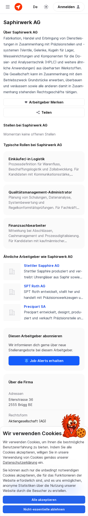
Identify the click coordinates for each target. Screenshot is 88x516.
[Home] (18, 7)
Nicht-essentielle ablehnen (44, 509)
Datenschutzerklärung (20, 462)
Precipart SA (35, 306)
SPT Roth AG (34, 286)
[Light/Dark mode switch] (46, 7)
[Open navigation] (7, 7)
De (35, 7)
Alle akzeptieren (44, 499)
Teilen (46, 112)
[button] (44, 166)
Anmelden (66, 7)
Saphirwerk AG (21, 22)
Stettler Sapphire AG (41, 265)
